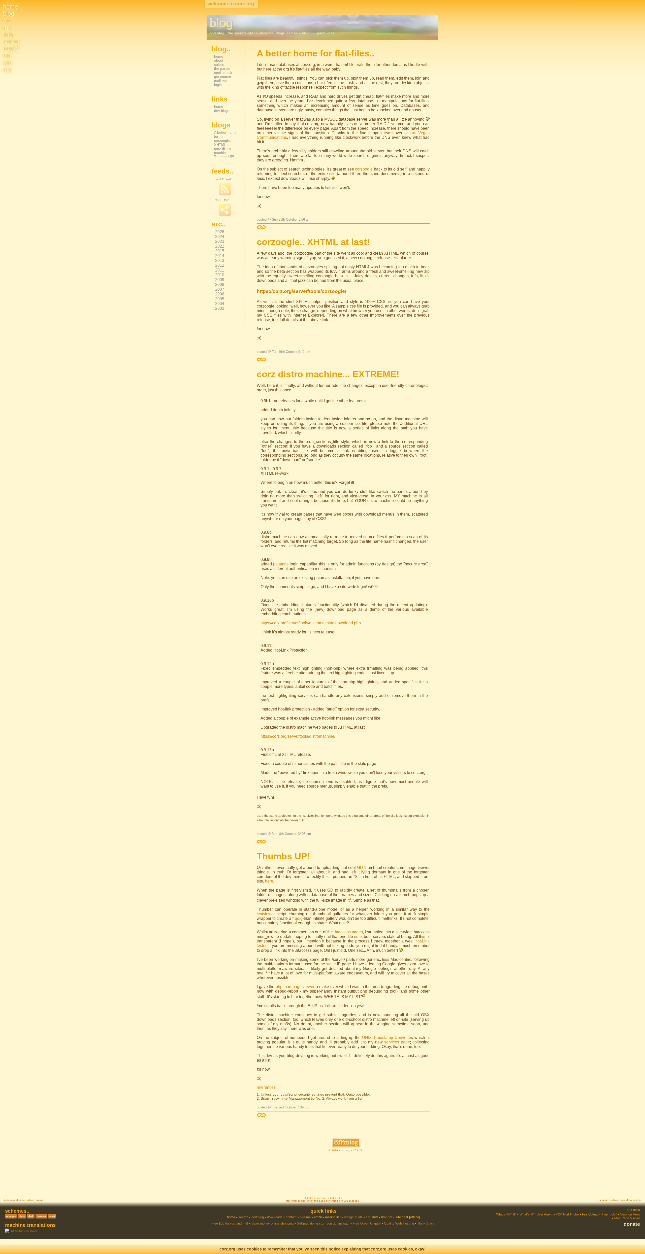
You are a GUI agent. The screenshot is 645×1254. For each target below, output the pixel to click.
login (218, 85)
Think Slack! (426, 1223)
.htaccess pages (348, 932)
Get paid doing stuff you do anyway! (323, 1223)
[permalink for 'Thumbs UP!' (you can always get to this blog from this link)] (261, 1115)
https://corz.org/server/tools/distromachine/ (298, 736)
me (7, 69)
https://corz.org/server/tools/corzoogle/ (301, 291)
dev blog (221, 111)
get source (222, 77)
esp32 (11, 48)
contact (291, 1217)
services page (397, 1042)
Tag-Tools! (609, 1214)
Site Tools (633, 1210)
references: (267, 1087)
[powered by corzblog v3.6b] (346, 1143)
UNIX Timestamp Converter (387, 1037)
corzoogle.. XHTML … (223, 143)
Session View (630, 1214)
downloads (274, 1217)
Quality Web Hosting (399, 1223)
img (8, 34)
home (10, 6)
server (11, 41)
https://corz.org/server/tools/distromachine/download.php (311, 623)
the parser (222, 68)
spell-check (223, 73)
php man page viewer (295, 987)
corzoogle (364, 169)
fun (7, 27)
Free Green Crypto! (367, 1223)
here (269, 881)
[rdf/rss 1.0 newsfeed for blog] (225, 215)
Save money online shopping (272, 1223)
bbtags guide (353, 1217)
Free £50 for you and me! (229, 1223)
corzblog (29, 1200)
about (218, 60)
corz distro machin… (222, 151)
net (7, 55)
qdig (299, 918)
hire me (305, 1217)
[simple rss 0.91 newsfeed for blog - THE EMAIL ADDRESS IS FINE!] (225, 194)
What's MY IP (506, 1214)
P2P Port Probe (567, 1214)
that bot (386, 1217)
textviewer (266, 914)
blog (8, 13)
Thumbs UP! (224, 157)
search (243, 1217)
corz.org (345, 1150)
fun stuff (372, 1217)
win (7, 62)
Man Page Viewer (627, 1218)
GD (360, 867)
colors (219, 64)
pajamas (280, 564)
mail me (220, 81)
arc (7, 20)
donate (632, 1224)
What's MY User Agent (536, 1214)
